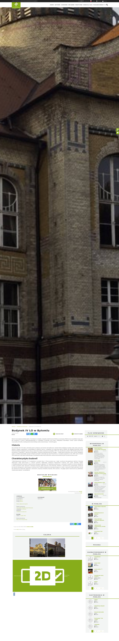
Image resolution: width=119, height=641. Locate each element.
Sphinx (96, 599)
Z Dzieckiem (64, 4)
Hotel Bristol (97, 556)
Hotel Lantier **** (98, 569)
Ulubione (99, 1)
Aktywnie (57, 4)
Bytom (95, 581)
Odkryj (52, 4)
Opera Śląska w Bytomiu (100, 506)
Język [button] (94, 1)
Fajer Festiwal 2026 (99, 494)
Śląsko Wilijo (97, 460)
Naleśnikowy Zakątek (99, 605)
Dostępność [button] (86, 1)
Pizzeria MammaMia (99, 612)
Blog (91, 4)
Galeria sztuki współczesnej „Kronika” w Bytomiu (100, 526)
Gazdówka (96, 624)
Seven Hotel (97, 563)
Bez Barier (71, 4)
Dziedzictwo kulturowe (21, 511)
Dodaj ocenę (30, 526)
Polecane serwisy (98, 4)
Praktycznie (78, 4)
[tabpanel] (47, 485)
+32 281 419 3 (23, 515)
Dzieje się (86, 4)
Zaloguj (105, 1)
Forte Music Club (98, 531)
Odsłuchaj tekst (60, 433)
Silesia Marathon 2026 (99, 482)
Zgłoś (80, 491)
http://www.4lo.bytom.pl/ (21, 519)
